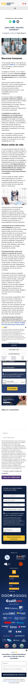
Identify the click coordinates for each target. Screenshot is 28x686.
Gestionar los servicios (13, 342)
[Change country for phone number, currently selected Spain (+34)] (5, 504)
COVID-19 (12, 64)
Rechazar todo (14, 349)
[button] (25, 327)
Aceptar (14, 345)
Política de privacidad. (14, 376)
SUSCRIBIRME (12, 388)
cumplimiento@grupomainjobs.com (11, 460)
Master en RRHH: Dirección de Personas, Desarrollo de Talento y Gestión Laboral (13, 324)
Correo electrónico (8, 367)
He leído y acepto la (11, 472)
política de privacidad (9, 681)
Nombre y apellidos (8, 361)
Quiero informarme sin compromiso (14, 538)
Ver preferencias (14, 354)
